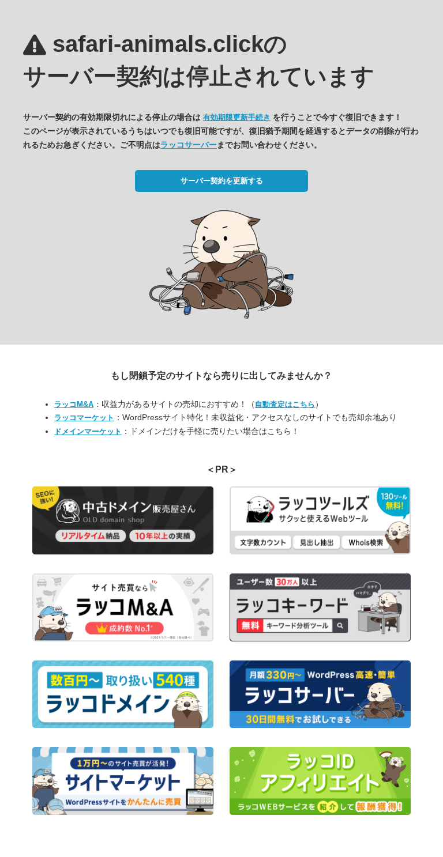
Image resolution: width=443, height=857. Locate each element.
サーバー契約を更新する (222, 180)
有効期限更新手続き (237, 117)
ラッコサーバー (188, 144)
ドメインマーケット (88, 431)
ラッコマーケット (84, 417)
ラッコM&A (73, 404)
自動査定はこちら (285, 404)
